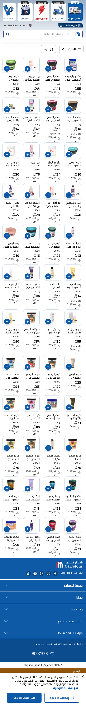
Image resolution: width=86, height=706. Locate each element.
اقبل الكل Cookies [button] (24, 697)
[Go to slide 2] (73, 67)
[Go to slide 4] (72, 194)
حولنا (79, 597)
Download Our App (70, 633)
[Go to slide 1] (75, 67)
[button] (82, 676)
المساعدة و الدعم (70, 621)
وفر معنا (77, 609)
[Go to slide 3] (74, 194)
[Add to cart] (69, 68)
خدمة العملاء (73, 585)
